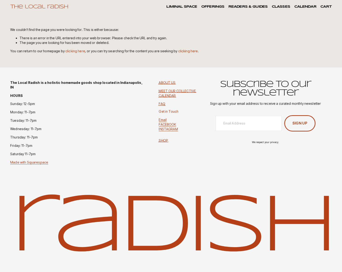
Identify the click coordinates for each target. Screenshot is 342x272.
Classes (281, 6)
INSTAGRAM (168, 129)
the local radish (39, 7)
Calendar (305, 6)
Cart (326, 6)
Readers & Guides (248, 6)
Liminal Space (181, 6)
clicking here (75, 51)
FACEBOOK (167, 124)
